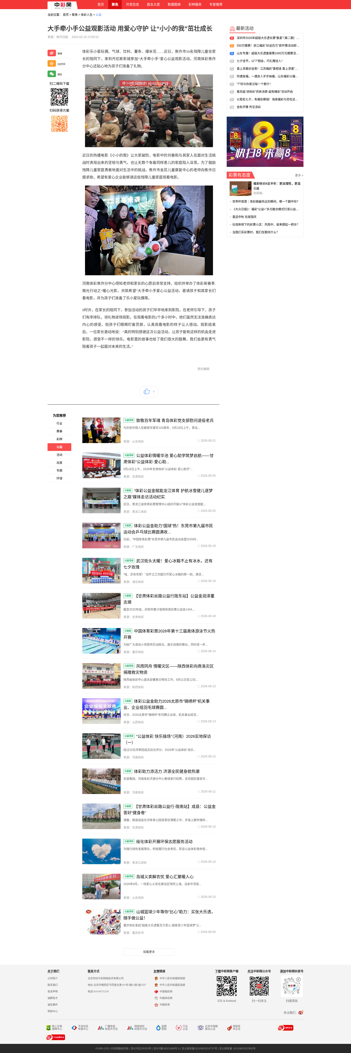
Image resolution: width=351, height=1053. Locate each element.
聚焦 (75, 14)
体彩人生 (87, 14)
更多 (299, 175)
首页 (66, 14)
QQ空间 (61, 64)
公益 (98, 14)
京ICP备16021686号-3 (167, 1048)
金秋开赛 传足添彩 (249, 107)
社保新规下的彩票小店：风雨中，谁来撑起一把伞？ (266, 224)
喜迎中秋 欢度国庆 (244, 216)
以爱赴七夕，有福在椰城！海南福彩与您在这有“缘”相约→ (269, 99)
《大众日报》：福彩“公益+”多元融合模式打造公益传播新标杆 (266, 209)
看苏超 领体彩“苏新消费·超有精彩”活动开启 (265, 91)
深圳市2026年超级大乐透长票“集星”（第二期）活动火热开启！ (269, 37)
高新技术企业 (236, 1027)
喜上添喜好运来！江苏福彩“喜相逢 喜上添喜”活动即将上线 (269, 68)
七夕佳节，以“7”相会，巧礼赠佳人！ (260, 61)
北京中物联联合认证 (211, 1027)
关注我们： (291, 1012)
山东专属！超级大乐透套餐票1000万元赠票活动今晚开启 (269, 53)
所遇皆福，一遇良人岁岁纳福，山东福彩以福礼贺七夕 (269, 76)
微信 (60, 74)
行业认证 (185, 1027)
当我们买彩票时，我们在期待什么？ (255, 232)
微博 (60, 53)
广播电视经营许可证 (111, 1027)
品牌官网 (164, 1027)
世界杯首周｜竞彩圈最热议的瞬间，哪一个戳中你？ (266, 201)
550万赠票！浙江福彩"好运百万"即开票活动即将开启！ (269, 45)
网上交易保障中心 (57, 1027)
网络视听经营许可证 (140, 1027)
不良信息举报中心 (83, 1027)
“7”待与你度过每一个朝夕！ (254, 84)
